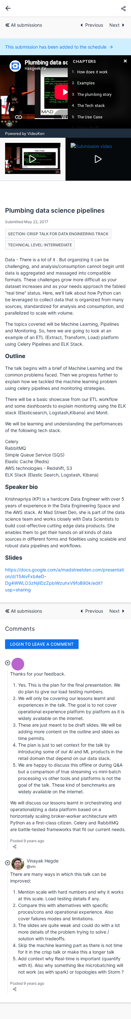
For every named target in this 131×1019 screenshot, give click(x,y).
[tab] (32, 159)
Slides (13, 557)
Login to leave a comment (41, 644)
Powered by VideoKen (25, 133)
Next (114, 25)
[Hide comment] (7, 662)
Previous (94, 25)
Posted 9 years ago (27, 840)
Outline (15, 356)
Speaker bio (21, 486)
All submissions (26, 25)
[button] (123, 8)
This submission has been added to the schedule (56, 47)
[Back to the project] (6, 8)
